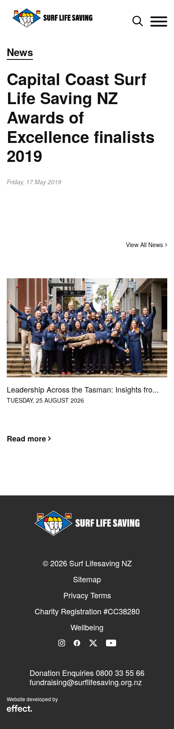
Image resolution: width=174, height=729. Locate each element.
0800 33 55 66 (120, 672)
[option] (87, 367)
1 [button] (74, 480)
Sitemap (87, 578)
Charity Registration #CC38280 (87, 610)
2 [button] (87, 480)
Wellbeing (87, 626)
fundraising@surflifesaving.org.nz (86, 681)
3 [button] (99, 480)
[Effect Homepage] (19, 709)
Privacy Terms (87, 594)
